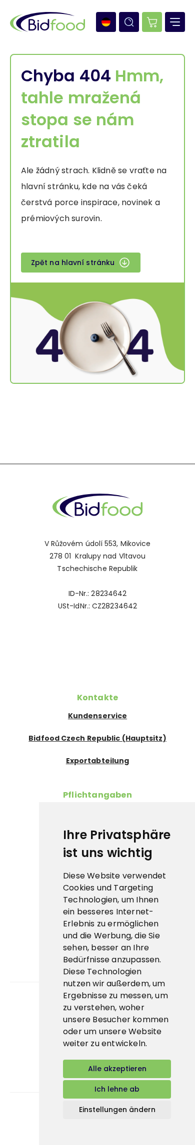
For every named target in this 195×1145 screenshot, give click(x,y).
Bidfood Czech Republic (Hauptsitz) (97, 738)
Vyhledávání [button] (129, 22)
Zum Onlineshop (152, 22)
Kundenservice (97, 716)
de (106, 21)
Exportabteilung (98, 761)
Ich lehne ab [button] (117, 1089)
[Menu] (175, 22)
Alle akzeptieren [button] (117, 1069)
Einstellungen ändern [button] (117, 1110)
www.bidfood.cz (97, 506)
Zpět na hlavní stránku (72, 263)
